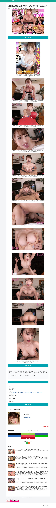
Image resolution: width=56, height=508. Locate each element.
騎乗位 (38, 392)
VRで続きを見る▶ (28, 37)
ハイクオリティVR (16, 392)
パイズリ (34, 392)
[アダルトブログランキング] (14, 501)
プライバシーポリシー (46, 505)
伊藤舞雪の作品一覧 (27, 417)
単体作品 (21, 392)
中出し (31, 392)
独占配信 (25, 392)
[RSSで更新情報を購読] (29, 443)
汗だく (28, 392)
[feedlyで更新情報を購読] (27, 443)
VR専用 (41, 392)
